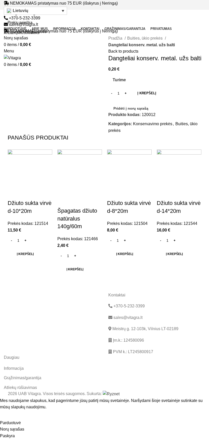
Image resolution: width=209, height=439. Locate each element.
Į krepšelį (146, 93)
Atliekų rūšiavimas (20, 387)
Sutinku (10, 415)
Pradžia (115, 38)
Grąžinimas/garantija (22, 378)
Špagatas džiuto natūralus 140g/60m (77, 218)
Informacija (14, 368)
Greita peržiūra (14, 193)
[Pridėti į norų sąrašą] (27, 193)
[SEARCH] (198, 22)
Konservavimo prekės (152, 124)
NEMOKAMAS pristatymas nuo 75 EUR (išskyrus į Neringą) (64, 3)
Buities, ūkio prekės (145, 38)
